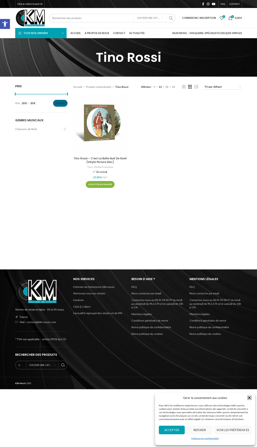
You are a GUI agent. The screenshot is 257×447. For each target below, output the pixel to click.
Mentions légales (141, 314)
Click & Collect (82, 306)
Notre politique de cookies (147, 333)
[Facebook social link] (203, 4)
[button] (5, 24)
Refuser (199, 430)
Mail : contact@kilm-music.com (38, 322)
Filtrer (60, 103)
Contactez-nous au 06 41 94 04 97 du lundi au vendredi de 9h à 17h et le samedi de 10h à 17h (157, 303)
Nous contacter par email (146, 293)
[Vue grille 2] (184, 86)
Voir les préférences (232, 430)
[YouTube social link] (213, 4)
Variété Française (103, 166)
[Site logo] (30, 17)
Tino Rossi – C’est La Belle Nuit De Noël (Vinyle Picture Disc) (100, 160)
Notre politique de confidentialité (151, 327)
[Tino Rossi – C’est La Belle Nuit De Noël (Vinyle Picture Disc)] (100, 125)
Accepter (171, 430)
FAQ (134, 286)
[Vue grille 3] (190, 86)
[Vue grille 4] (196, 86)
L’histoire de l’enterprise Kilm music (94, 286)
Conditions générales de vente (149, 320)
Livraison (78, 300)
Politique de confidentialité (205, 438)
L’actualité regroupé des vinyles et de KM (97, 313)
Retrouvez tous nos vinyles (89, 293)
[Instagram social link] (208, 4)
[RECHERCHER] (171, 18)
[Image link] (36, 291)
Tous (90, 166)
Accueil (77, 86)
